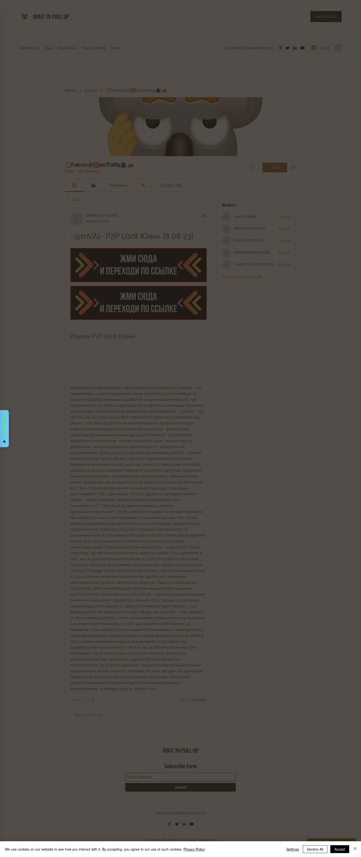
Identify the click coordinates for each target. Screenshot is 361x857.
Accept (339, 849)
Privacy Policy (194, 849)
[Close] (355, 849)
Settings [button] (292, 849)
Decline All (315, 849)
